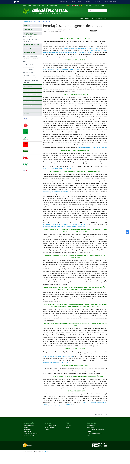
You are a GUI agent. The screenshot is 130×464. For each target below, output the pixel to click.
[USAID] (25, 172)
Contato (105, 18)
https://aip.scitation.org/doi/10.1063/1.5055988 (57, 362)
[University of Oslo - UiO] (25, 127)
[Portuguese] (67, 6)
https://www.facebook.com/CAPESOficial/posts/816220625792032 (80, 48)
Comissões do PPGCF (29, 436)
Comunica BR (63, 1)
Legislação (98, 1)
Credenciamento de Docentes (32, 78)
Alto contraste (96, 5)
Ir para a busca (44, 5)
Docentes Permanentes (30, 56)
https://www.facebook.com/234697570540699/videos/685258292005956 (64, 226)
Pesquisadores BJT (28, 72)
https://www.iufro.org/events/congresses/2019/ (57, 168)
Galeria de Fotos (28, 431)
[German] (74, 6)
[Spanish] (81, 6)
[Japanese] (79, 6)
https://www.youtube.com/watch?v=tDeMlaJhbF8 (92, 147)
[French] (72, 6)
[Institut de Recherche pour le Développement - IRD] (25, 159)
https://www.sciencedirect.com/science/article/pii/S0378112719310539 (64, 224)
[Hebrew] (76, 6)
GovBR (16, 2)
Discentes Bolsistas (28, 67)
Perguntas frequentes (85, 18)
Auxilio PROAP (27, 37)
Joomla (47, 452)
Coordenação (27, 429)
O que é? (68, 425)
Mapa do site (104, 5)
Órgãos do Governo (110, 1)
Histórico (26, 427)
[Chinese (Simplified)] (69, 6)
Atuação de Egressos (29, 75)
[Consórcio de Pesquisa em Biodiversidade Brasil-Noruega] (25, 165)
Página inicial (26, 21)
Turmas (25, 61)
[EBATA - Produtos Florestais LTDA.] (25, 153)
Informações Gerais (29, 425)
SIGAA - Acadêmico (97, 18)
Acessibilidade (88, 5)
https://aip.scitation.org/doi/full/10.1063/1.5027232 (58, 356)
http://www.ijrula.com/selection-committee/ (56, 192)
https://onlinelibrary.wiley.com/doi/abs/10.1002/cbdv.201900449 (62, 69)
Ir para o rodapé (53, 5)
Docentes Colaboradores (30, 59)
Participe (88, 1)
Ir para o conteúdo (27, 5)
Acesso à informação (76, 1)
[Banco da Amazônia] (25, 140)
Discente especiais (28, 64)
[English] (70, 6)
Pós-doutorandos (28, 70)
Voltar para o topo (101, 414)
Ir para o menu (36, 5)
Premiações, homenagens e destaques (72, 25)
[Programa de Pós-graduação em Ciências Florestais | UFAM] (25, 133)
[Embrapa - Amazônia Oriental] (25, 120)
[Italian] (77, 6)
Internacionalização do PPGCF (31, 433)
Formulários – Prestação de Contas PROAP (31, 40)
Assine (67, 427)
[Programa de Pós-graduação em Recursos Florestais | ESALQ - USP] (25, 146)
